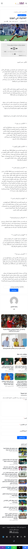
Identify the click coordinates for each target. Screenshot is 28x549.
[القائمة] (2, 4)
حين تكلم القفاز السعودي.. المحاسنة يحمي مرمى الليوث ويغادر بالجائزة (7, 382)
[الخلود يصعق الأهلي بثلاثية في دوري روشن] (23, 502)
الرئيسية (24, 12)
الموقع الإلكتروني (23, 430)
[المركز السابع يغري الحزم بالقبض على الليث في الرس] (23, 509)
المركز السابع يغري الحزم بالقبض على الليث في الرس (10, 508)
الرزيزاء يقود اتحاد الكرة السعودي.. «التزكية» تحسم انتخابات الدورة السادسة (9, 461)
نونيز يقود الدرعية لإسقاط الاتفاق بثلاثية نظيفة (10, 494)
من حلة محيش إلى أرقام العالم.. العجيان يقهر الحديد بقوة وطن (7, 367)
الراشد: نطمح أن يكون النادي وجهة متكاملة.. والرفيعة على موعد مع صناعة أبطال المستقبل (21, 383)
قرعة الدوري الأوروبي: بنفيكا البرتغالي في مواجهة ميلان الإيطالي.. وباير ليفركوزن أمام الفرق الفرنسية (9, 516)
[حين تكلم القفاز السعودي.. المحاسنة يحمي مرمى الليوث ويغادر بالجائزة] (7, 376)
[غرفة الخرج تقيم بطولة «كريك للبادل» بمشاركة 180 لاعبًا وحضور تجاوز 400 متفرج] (23, 481)
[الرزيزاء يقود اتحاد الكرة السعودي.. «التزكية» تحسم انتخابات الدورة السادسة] (23, 461)
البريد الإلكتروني (23, 424)
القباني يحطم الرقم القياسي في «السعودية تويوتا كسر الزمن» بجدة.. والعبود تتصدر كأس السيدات (9, 474)
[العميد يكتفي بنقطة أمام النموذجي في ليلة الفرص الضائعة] (23, 489)
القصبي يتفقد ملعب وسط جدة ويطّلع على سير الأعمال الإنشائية (10, 468)
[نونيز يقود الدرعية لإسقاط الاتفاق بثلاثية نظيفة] (23, 496)
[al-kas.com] (19, 3)
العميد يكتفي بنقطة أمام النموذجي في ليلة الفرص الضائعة (9, 488)
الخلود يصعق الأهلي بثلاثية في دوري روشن (10, 501)
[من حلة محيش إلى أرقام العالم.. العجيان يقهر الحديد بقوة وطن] (7, 361)
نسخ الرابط (14, 290)
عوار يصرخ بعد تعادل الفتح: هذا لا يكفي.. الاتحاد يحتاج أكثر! (21, 367)
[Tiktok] (14, 541)
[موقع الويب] (14, 309)
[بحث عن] (26, 4)
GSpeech (20, 55)
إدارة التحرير (22, 21)
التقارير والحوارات (17, 12)
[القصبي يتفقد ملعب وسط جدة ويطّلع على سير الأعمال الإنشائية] (23, 468)
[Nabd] (3, 537)
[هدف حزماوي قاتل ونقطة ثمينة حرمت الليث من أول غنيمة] (23, 453)
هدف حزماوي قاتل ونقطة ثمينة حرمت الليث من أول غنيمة (10, 449)
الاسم (25, 418)
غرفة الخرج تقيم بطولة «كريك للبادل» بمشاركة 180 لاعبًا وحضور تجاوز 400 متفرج (9, 481)
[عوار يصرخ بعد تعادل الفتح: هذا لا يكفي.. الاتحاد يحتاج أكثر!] (21, 361)
